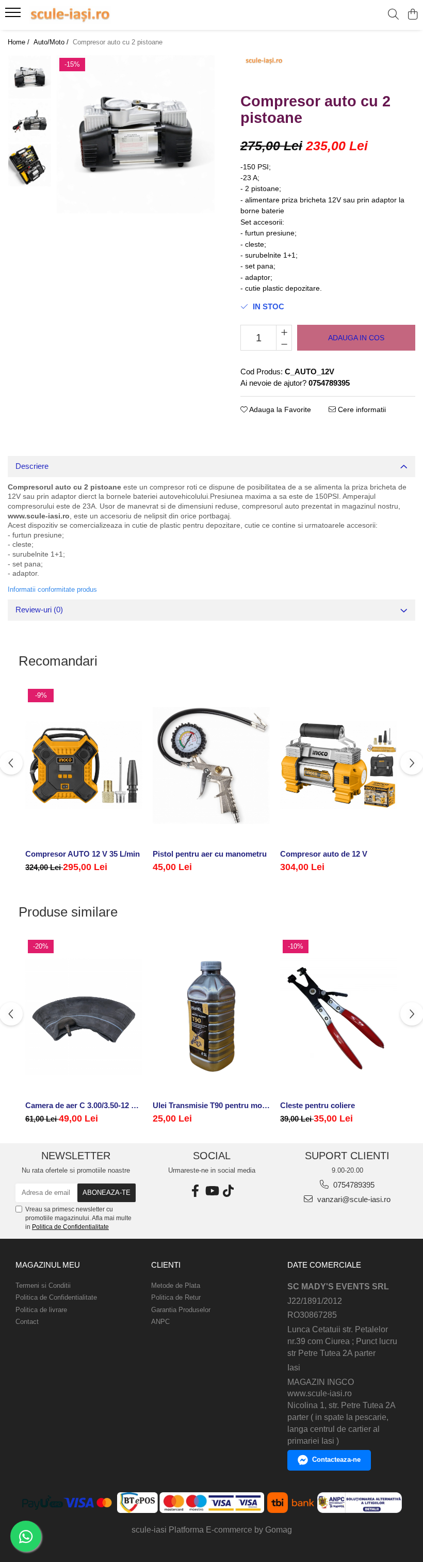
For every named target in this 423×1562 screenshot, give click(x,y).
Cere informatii (361, 409)
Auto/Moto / (52, 42)
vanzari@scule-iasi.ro (353, 1199)
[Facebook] (195, 1191)
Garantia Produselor (180, 1310)
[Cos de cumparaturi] (412, 15)
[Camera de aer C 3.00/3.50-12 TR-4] (83, 1016)
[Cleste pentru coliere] (338, 1016)
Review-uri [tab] (39, 609)
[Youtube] (211, 1191)
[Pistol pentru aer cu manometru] (211, 765)
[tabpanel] (136, 134)
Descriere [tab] (31, 466)
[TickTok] (228, 1191)
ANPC (160, 1322)
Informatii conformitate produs (52, 589)
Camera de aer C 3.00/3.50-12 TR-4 (83, 1105)
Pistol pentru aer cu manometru (210, 853)
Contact (27, 1322)
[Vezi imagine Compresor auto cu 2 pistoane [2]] (29, 165)
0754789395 (353, 1184)
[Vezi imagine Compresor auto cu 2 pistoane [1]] (29, 121)
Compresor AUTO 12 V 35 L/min (82, 853)
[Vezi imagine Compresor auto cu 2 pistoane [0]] (29, 77)
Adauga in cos (356, 338)
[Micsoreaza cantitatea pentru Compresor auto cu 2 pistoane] (284, 344)
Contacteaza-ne (336, 1459)
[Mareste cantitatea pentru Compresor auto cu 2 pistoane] (284, 331)
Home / (19, 42)
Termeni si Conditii (43, 1285)
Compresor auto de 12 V (323, 853)
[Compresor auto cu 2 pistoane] (136, 134)
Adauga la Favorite (279, 409)
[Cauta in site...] (393, 15)
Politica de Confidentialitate (70, 1226)
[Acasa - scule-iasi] (70, 15)
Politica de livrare (41, 1310)
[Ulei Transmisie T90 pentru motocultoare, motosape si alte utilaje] (211, 1016)
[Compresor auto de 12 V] (338, 765)
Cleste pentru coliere (317, 1105)
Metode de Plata (175, 1285)
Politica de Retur (176, 1297)
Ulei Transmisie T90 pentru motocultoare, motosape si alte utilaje (211, 1105)
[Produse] (14, 15)
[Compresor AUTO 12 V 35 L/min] (83, 765)
